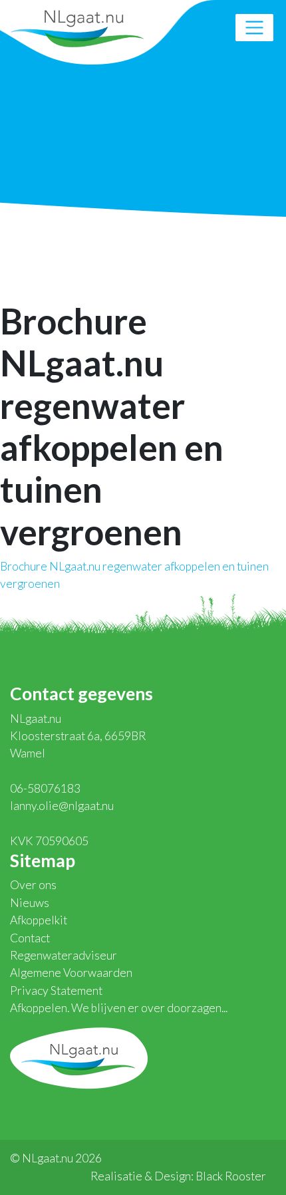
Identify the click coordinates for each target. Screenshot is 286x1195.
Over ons (33, 885)
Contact (30, 938)
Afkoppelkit (38, 920)
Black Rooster (231, 1176)
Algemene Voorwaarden (71, 973)
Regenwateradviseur (63, 955)
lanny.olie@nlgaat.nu (62, 806)
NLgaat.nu (77, 27)
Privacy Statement (56, 990)
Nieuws (29, 903)
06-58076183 (45, 788)
